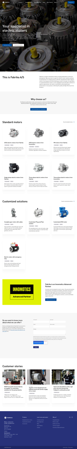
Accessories (24, 423)
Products (20, 2)
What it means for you (51, 299)
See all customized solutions (67, 201)
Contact (38, 427)
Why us (55, 2)
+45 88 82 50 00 (10, 421)
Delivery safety (55, 421)
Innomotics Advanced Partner (58, 427)
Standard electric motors (27, 419)
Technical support (56, 425)
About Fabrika (50, 2)
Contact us (71, 2)
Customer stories (28, 2)
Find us (5, 431)
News (44, 2)
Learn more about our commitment (38, 109)
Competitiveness (56, 419)
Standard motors (7, 45)
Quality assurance (56, 423)
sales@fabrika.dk (10, 423)
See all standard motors (68, 122)
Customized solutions (18, 45)
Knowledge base (37, 2)
